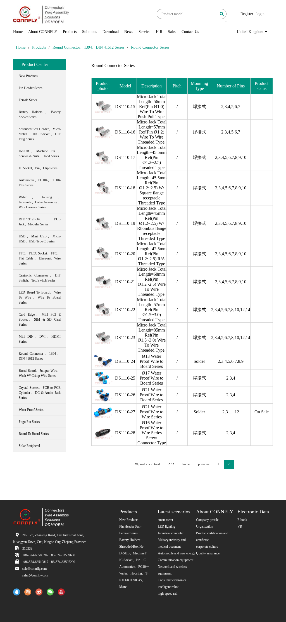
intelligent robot (168, 587)
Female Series (128, 533)
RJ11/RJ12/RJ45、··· (134, 580)
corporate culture (207, 547)
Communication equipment (175, 560)
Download (111, 32)
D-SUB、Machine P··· (135, 553)
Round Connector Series (150, 47)
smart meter (165, 520)
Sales (172, 32)
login (260, 14)
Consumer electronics (172, 580)
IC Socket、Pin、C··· (134, 560)
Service (144, 32)
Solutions (89, 32)
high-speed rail (167, 593)
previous (203, 464)
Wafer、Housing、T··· (135, 573)
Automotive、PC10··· (134, 567)
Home (18, 32)
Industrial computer (170, 533)
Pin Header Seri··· (131, 526)
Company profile (207, 520)
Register (246, 14)
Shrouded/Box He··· (133, 547)
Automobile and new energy (176, 553)
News (128, 32)
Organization (204, 526)
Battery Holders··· (131, 540)
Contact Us (190, 32)
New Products (128, 520)
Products (70, 32)
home (186, 464)
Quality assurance (208, 553)
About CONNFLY (42, 32)
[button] (226, 21)
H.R (159, 32)
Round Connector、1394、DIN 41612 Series (88, 47)
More (123, 587)
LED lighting (166, 526)
